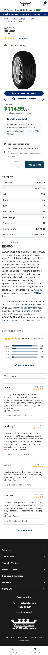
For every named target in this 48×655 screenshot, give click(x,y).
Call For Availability (20, 119)
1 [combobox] (13, 164)
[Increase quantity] (21, 165)
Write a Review (26, 365)
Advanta (23, 19)
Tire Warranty (24, 641)
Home (7, 19)
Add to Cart (34, 164)
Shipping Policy (36, 637)
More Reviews (24, 530)
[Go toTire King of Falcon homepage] (25, 4)
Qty (12, 161)
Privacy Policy (9, 637)
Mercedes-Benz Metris (24, 307)
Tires (14, 19)
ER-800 (32, 19)
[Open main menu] (5, 4)
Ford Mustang (27, 304)
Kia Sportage (23, 310)
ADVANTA (36, 293)
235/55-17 (37, 289)
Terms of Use (22, 637)
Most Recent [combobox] (10, 376)
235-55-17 (8, 21)
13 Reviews (23, 38)
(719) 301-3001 (24, 606)
